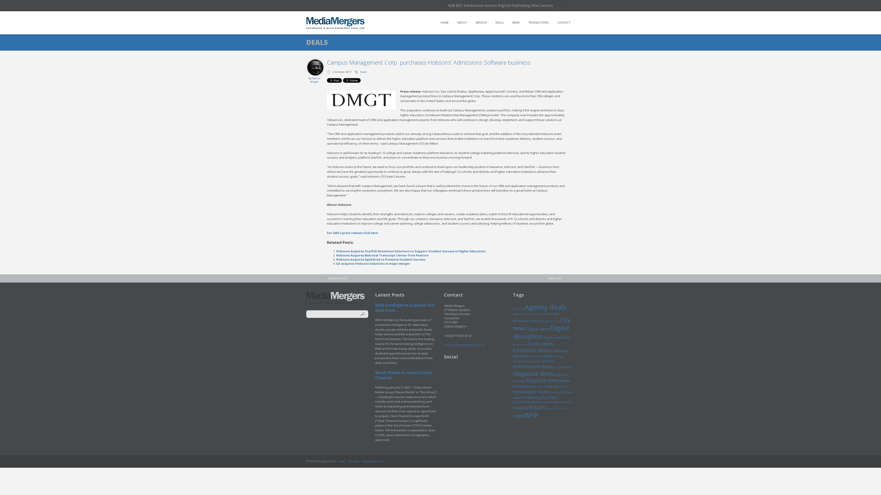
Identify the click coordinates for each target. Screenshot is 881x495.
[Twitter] (566, 5)
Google (559, 356)
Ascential (535, 314)
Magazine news (542, 380)
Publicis (520, 407)
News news (537, 386)
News (516, 23)
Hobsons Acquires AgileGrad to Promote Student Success (380, 259)
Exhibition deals (531, 350)
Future (549, 356)
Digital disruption (541, 332)
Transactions (538, 23)
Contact (563, 23)
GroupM (518, 361)
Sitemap (353, 461)
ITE (561, 367)
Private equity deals (539, 397)
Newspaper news (530, 392)
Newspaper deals (555, 386)
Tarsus (550, 408)
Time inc (561, 408)
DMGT (566, 338)
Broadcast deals (526, 320)
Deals (500, 23)
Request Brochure (373, 461)
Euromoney (520, 344)
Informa (548, 361)
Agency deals (545, 307)
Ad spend (518, 308)
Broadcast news (549, 321)
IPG (556, 367)
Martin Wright (315, 80)
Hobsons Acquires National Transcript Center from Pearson (382, 255)
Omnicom (555, 392)
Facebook (535, 356)
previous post (338, 278)
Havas (528, 361)
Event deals (540, 344)
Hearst (537, 361)
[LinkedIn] (574, 5)
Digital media (552, 338)
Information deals (533, 366)
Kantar (567, 367)
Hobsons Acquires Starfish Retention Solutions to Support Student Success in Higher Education (411, 251)
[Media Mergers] (335, 23)
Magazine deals (533, 373)
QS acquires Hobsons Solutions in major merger (373, 263)
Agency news (521, 314)
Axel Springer (550, 314)
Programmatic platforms (556, 402)
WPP (531, 415)
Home (444, 23)
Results (537, 407)
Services (481, 23)
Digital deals (538, 328)
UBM (518, 416)
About (462, 23)
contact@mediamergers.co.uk (464, 345)
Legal (341, 461)
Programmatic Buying (527, 402)
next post (555, 278)
